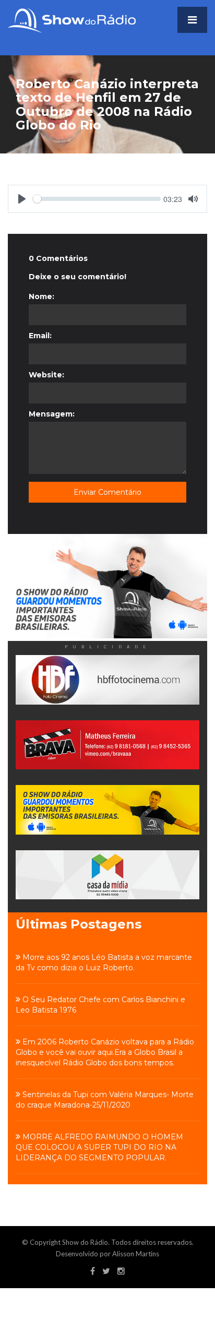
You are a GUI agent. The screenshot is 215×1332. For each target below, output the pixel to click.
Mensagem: (52, 414)
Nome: (41, 296)
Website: (46, 374)
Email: (40, 335)
